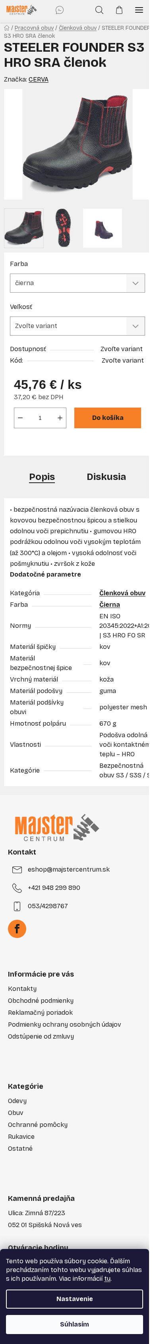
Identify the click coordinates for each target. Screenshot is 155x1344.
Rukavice (21, 1136)
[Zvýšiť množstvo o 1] (60, 418)
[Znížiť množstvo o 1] (20, 418)
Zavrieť (66, 445)
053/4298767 (48, 906)
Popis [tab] (42, 476)
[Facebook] (17, 929)
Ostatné (20, 1148)
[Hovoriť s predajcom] (60, 10)
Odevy (17, 1101)
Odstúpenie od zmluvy (41, 1036)
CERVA (38, 79)
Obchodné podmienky (41, 1000)
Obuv (15, 1113)
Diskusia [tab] (106, 476)
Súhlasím (74, 1324)
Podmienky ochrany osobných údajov (64, 1024)
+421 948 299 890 (54, 887)
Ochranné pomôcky (38, 1124)
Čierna (109, 604)
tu (107, 1278)
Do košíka (108, 417)
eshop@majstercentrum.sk (69, 869)
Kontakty (22, 988)
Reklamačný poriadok (40, 1012)
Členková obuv (122, 593)
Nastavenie (74, 1299)
